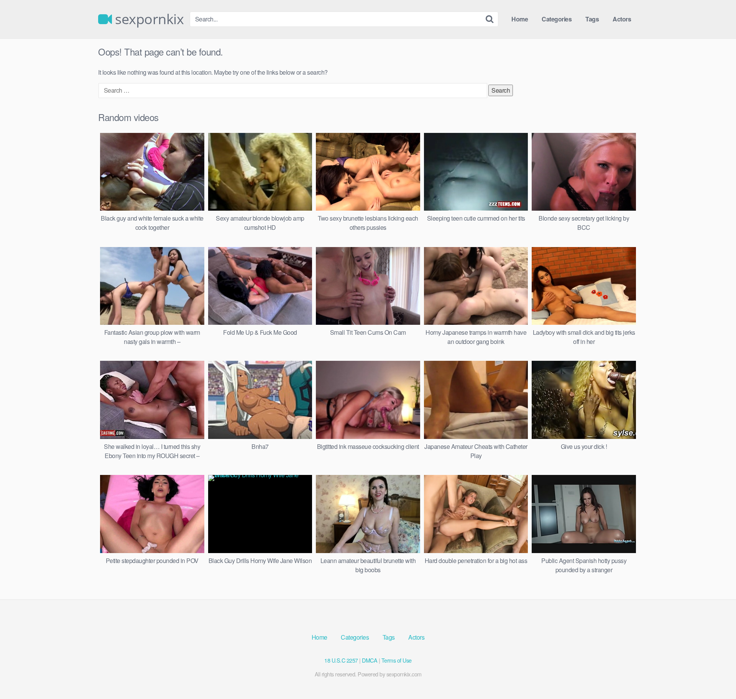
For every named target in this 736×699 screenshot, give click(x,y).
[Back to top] (715, 674)
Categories (557, 19)
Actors (622, 19)
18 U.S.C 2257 (341, 660)
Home (519, 19)
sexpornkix (148, 19)
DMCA (369, 660)
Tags (592, 19)
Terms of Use (396, 660)
